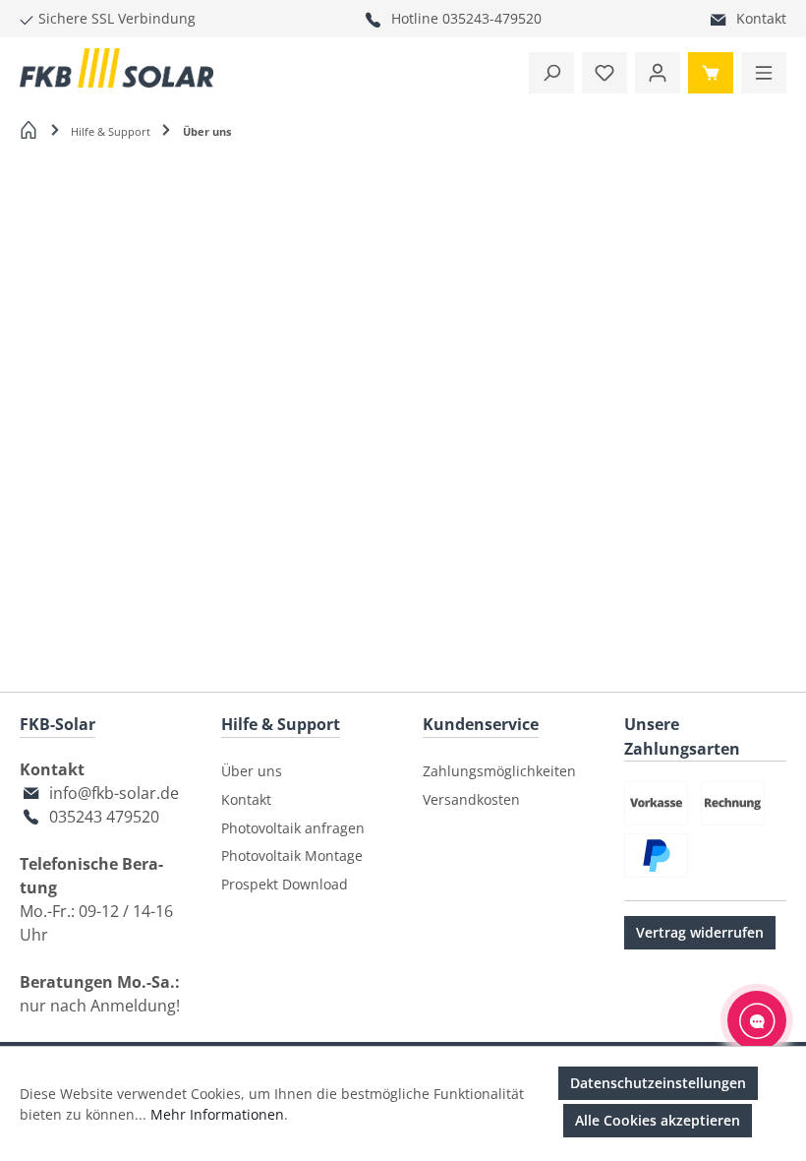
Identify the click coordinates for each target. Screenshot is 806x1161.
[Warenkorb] (710, 72)
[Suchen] (551, 72)
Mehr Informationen (217, 1114)
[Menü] (763, 72)
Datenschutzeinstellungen (658, 1082)
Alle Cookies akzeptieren (657, 1120)
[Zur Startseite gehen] (116, 68)
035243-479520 (492, 18)
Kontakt (761, 18)
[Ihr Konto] (657, 72)
